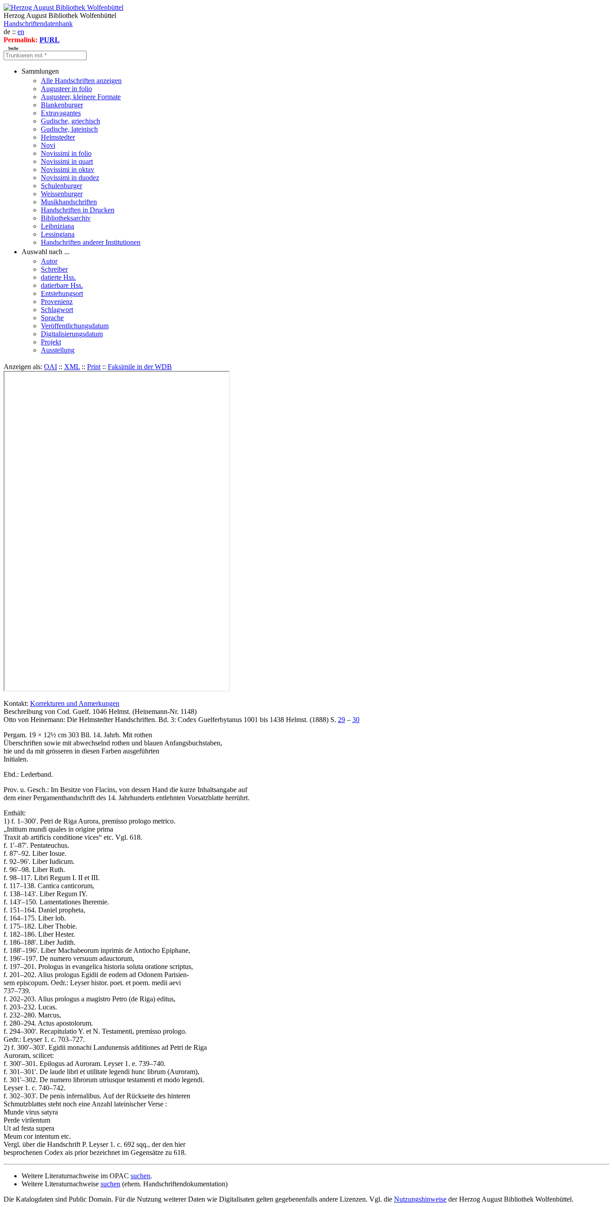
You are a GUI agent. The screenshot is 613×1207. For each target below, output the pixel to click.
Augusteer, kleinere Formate (81, 97)
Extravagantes (61, 113)
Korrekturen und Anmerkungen (74, 703)
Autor (49, 261)
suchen (140, 1176)
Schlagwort (57, 309)
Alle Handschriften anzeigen (81, 80)
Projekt (51, 342)
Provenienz (57, 301)
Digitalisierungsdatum (72, 334)
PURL (49, 40)
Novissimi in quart (67, 161)
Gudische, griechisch (70, 121)
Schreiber (54, 269)
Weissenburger (62, 194)
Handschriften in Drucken (77, 210)
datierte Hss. (58, 277)
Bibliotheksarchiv (66, 218)
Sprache (52, 318)
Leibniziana (57, 226)
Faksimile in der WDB (140, 366)
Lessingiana (57, 234)
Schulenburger (61, 185)
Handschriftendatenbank (38, 23)
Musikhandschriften (69, 202)
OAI (50, 366)
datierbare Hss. (62, 285)
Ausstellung (57, 350)
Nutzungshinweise (420, 1199)
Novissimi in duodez (70, 177)
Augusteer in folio (66, 89)
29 (341, 719)
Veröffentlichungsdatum (75, 326)
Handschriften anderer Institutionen (90, 242)
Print (94, 366)
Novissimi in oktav (67, 169)
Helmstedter (58, 137)
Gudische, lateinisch (69, 129)
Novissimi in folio (66, 153)
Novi (48, 145)
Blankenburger (62, 105)
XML (72, 366)
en (21, 31)
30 (355, 719)
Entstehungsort (62, 293)
